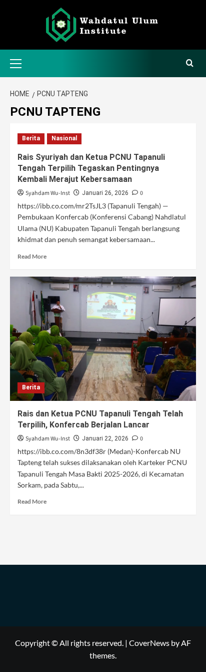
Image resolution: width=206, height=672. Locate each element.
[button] (20, 62)
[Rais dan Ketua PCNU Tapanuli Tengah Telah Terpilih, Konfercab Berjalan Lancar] (103, 339)
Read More (32, 256)
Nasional (64, 138)
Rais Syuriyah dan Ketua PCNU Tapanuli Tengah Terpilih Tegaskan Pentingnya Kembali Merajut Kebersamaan (91, 168)
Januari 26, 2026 (105, 192)
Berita (31, 138)
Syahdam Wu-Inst (48, 193)
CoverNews (149, 642)
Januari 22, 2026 (105, 438)
